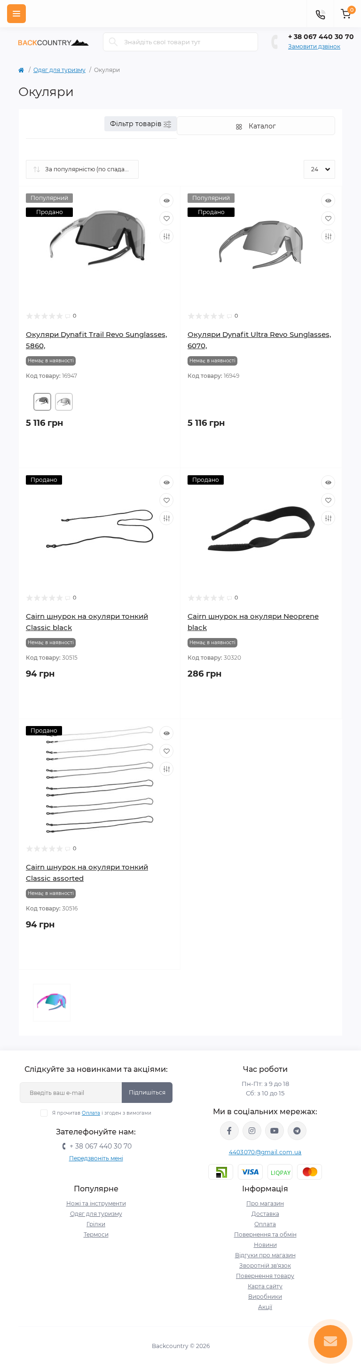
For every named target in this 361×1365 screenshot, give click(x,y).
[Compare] (166, 236)
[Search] (113, 41)
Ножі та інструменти (96, 1203)
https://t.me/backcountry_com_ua (297, 1130)
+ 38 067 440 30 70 (321, 36)
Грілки (95, 1224)
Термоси (96, 1234)
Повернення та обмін (265, 1234)
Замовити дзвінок (314, 46)
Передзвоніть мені (96, 1158)
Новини (265, 1244)
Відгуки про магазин (265, 1255)
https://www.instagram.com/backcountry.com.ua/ (252, 1130)
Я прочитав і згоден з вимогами (101, 1113)
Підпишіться (147, 1092)
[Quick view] (166, 200)
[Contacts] (320, 13)
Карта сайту (265, 1286)
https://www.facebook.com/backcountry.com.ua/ (229, 1130)
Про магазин (265, 1203)
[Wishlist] (166, 218)
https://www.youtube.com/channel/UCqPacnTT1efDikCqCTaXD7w (274, 1130)
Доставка (265, 1213)
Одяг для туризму (59, 69)
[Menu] (16, 13)
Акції (265, 1306)
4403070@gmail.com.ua (265, 1152)
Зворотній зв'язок (265, 1265)
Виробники (265, 1296)
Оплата (91, 1113)
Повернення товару (265, 1275)
